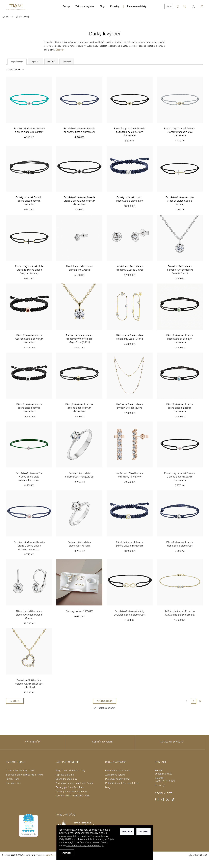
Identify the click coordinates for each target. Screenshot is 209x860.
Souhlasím (143, 832)
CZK (168, 6)
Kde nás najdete (102, 741)
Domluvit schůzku (172, 741)
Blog (107, 787)
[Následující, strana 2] (193, 701)
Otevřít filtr (13, 69)
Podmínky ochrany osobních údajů (74, 783)
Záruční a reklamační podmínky (72, 795)
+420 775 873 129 (165, 781)
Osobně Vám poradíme (117, 770)
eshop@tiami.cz (163, 773)
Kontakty (160, 785)
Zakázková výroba (115, 774)
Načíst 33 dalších (104, 701)
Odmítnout (127, 832)
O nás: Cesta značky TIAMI (20, 770)
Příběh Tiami (13, 779)
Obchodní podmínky (66, 779)
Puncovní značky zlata (117, 779)
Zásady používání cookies (69, 787)
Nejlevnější (35, 61)
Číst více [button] (60, 49)
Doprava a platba (64, 774)
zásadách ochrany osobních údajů (85, 845)
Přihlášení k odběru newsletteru (122, 783)
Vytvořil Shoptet (200, 855)
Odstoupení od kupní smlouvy (71, 791)
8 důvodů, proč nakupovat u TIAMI (24, 774)
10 (200, 701)
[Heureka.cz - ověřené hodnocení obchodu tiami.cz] (28, 825)
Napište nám (32, 741)
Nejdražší (51, 61)
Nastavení (66, 853)
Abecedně (66, 61)
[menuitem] (66, 6)
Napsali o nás (13, 783)
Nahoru (16, 701)
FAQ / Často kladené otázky (70, 770)
